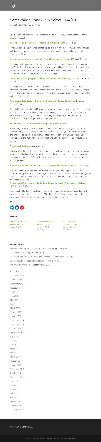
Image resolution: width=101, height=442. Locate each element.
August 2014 (15, 336)
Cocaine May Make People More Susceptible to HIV (34, 123)
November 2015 (17, 275)
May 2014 (14, 348)
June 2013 (14, 389)
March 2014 (15, 357)
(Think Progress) (83, 165)
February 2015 (16, 312)
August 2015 (15, 288)
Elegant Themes (44, 438)
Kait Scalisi (17, 25)
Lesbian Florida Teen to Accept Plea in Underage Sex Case (37, 43)
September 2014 (17, 332)
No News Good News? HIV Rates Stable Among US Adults (34, 256)
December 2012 (17, 409)
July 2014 (13, 340)
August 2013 (15, 381)
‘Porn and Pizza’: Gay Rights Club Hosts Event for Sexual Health (40, 78)
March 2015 (15, 308)
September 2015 (17, 283)
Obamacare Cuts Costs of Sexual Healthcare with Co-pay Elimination (42, 101)
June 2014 (14, 344)
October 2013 (16, 373)
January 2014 (15, 365)
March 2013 (15, 401)
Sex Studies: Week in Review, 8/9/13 (18, 223)
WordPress (70, 438)
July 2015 (13, 292)
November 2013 (17, 369)
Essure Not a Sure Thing (20, 252)
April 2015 (14, 304)
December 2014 (17, 320)
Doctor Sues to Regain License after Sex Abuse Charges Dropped (41, 59)
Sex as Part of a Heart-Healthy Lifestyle (26, 261)
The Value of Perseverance (21, 265)
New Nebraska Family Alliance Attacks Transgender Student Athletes (43, 165)
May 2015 (14, 300)
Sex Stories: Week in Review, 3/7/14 (45, 223)
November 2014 (17, 324)
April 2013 (14, 397)
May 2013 (14, 393)
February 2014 (16, 361)
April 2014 (14, 352)
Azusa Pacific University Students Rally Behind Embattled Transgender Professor (48, 183)
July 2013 (13, 385)
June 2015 (14, 296)
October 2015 (16, 279)
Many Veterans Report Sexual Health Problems (30, 248)
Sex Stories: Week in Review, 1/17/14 (71, 223)
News (37, 25)
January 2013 (15, 405)
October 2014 (16, 328)
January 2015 (15, 316)
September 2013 (17, 377)
